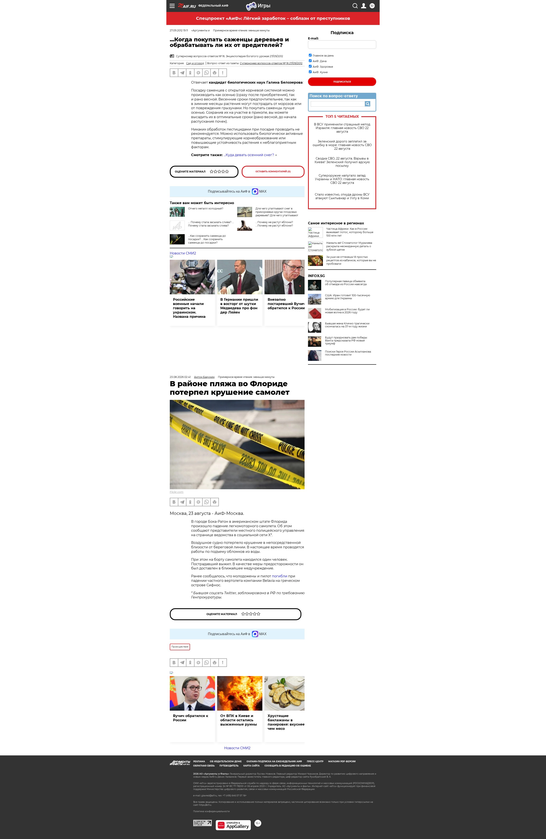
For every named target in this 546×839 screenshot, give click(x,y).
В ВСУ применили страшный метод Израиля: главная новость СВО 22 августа (342, 128)
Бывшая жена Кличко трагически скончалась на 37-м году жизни (347, 325)
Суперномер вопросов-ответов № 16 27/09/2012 (271, 63)
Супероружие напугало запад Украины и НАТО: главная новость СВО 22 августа (342, 179)
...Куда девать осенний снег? (249, 155)
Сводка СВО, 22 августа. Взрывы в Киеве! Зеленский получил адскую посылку (342, 162)
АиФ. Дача (320, 61)
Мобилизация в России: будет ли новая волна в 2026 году (347, 311)
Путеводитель (228, 765)
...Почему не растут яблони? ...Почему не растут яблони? (274, 224)
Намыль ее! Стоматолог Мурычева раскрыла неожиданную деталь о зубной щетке (349, 246)
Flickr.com (176, 492)
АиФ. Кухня (320, 72)
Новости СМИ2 (183, 253)
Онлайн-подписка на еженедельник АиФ (274, 761)
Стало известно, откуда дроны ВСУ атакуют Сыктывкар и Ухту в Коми (342, 196)
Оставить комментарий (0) (273, 171)
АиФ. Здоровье (323, 66)
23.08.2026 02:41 (180, 377)
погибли (280, 576)
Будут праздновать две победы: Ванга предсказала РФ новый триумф (346, 340)
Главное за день (323, 55)
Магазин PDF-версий (342, 761)
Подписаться (342, 81)
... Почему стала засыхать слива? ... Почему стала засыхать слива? (211, 224)
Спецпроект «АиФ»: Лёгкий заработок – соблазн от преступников (273, 18)
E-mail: (313, 38)
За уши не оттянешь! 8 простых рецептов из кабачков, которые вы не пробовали (351, 260)
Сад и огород (195, 63)
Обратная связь (204, 765)
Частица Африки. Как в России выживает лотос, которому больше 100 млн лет (349, 232)
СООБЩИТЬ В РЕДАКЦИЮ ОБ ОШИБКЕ (287, 765)
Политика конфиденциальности (211, 811)
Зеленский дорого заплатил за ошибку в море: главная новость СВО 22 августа (342, 145)
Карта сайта (251, 765)
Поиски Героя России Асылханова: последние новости (348, 353)
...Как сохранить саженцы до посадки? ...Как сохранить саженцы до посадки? (207, 239)
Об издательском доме (226, 761)
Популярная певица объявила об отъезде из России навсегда (346, 283)
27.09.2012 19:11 (179, 30)
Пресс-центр (315, 761)
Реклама (199, 761)
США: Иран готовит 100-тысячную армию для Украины (347, 297)
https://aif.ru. (205, 805)
